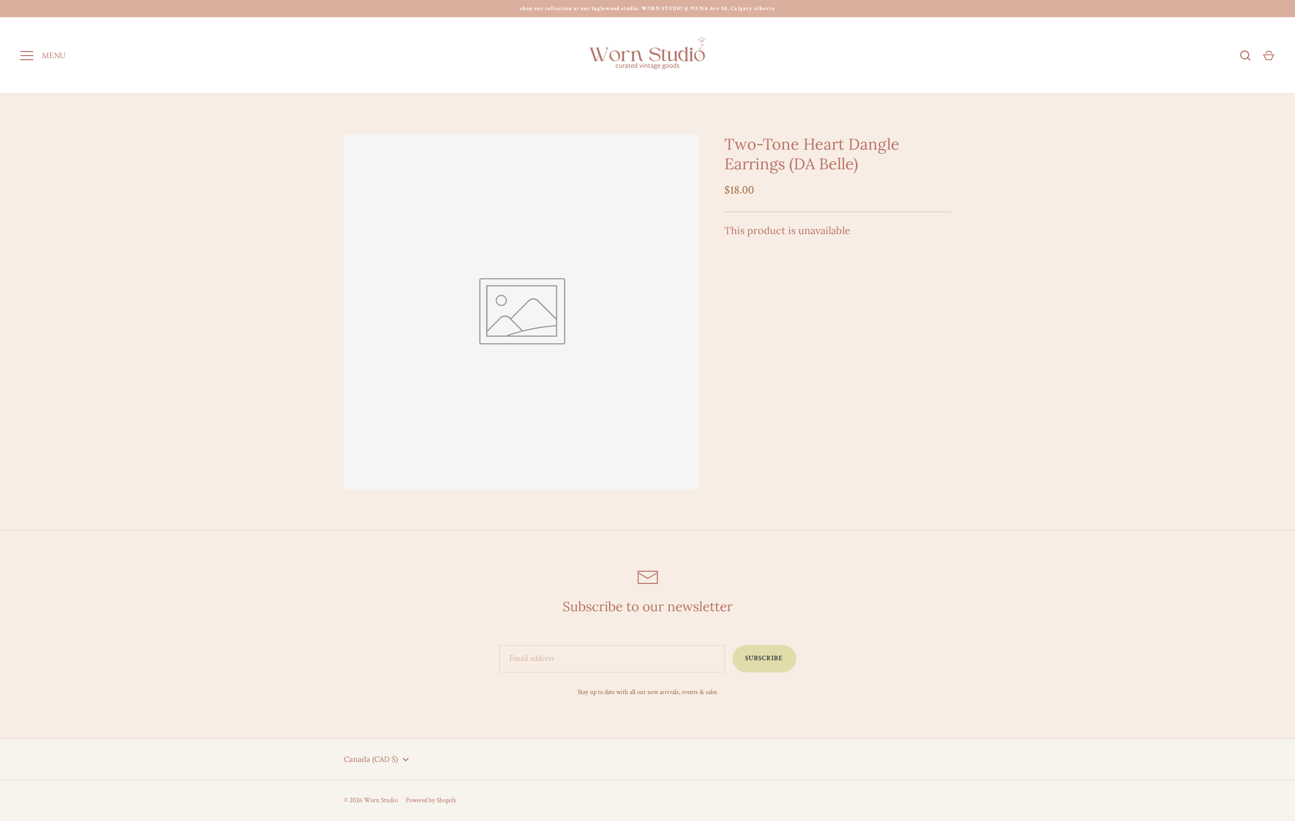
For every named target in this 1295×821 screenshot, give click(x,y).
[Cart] (1269, 55)
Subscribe (764, 658)
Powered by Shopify (431, 800)
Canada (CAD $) (371, 759)
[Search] (1245, 55)
